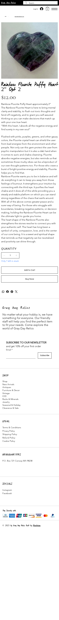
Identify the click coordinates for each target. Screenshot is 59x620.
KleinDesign (37, 525)
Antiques (6, 387)
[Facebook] (7, 292)
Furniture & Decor (11, 390)
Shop (4, 381)
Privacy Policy (8, 431)
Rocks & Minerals (10, 399)
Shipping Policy (9, 434)
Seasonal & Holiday (11, 405)
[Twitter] (16, 292)
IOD (4, 396)
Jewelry (6, 402)
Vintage (6, 393)
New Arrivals (8, 384)
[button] (47, 8)
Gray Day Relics (8, 3)
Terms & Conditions (11, 427)
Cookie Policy (8, 441)
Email (9, 349)
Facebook (7, 493)
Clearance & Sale (10, 408)
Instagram (7, 490)
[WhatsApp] (3, 292)
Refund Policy (8, 437)
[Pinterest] (12, 292)
